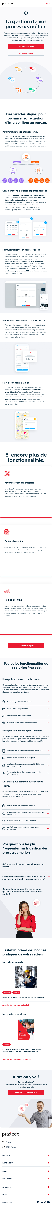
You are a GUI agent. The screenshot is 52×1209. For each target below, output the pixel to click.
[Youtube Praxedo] (48, 1202)
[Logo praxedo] (26, 1134)
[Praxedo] (7, 3)
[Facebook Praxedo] (38, 1202)
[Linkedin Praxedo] (42, 1202)
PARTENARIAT (7, 1163)
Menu (47, 3)
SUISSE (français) (11, 1147)
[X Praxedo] (45, 1202)
